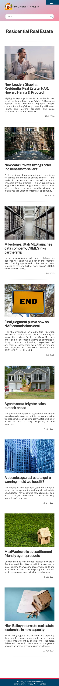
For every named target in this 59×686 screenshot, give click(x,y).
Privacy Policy (32, 684)
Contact (43, 684)
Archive (22, 684)
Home (15, 684)
